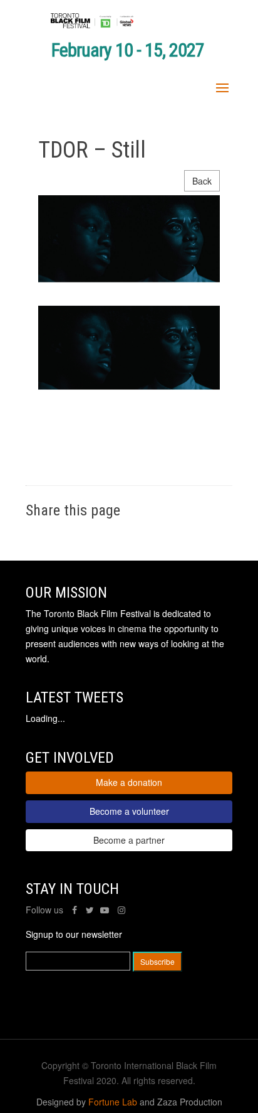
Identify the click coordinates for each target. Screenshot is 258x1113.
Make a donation (129, 782)
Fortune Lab (112, 1101)
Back (202, 181)
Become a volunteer (129, 811)
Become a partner (129, 840)
